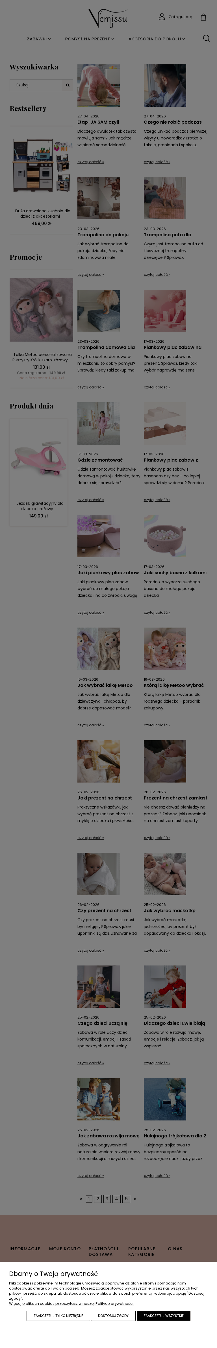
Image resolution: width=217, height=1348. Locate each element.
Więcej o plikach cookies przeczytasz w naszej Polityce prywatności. (71, 1303)
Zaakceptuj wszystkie (164, 1315)
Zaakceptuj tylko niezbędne (58, 1315)
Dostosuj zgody (113, 1315)
